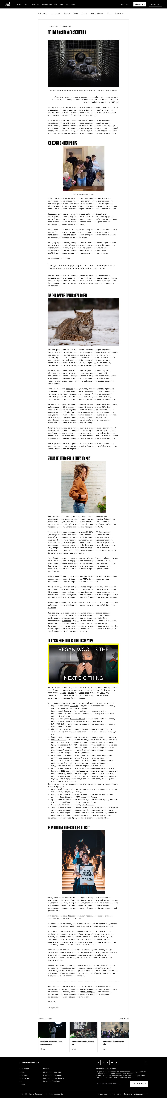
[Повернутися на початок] (146, 1062)
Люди (76, 14)
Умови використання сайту (109, 1094)
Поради (84, 14)
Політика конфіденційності (136, 1094)
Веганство (56, 14)
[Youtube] (111, 1062)
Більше (118, 14)
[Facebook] (98, 1062)
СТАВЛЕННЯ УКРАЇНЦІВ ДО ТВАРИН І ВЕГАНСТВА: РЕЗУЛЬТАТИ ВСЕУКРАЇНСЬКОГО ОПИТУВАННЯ (51, 1043)
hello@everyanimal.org (29, 1062)
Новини (67, 14)
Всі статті (43, 14)
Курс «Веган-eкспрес (52, 1075)
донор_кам (23, 1075)
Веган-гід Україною (51, 1081)
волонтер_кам (24, 1078)
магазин (22, 1084)
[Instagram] (102, 1062)
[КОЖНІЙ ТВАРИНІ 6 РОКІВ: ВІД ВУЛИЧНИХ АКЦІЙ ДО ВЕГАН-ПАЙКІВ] (115, 1030)
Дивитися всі (124, 1019)
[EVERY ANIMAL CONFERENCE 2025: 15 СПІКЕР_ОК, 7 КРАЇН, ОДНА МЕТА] (84, 1030)
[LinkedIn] (107, 1062)
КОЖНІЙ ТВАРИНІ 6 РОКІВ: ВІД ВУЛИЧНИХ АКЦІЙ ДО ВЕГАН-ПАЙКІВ (113, 1043)
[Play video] (83, 664)
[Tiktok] (116, 1062)
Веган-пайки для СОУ (52, 1072)
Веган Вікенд (97, 14)
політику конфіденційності (121, 1077)
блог (20, 1081)
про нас (22, 1072)
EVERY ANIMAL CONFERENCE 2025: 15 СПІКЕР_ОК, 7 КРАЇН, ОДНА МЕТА (83, 1043)
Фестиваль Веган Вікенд (53, 1078)
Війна (109, 14)
